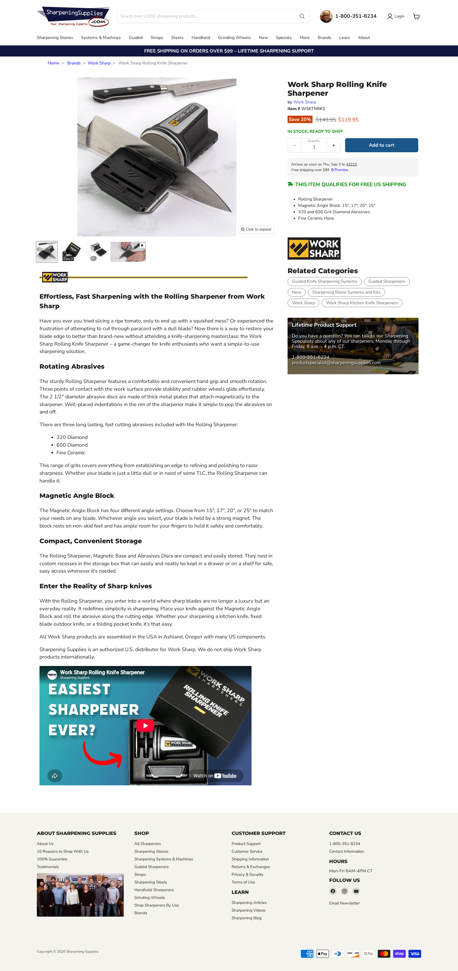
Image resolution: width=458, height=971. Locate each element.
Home (53, 63)
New (263, 38)
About (364, 38)
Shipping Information (250, 859)
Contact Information (346, 851)
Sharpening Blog (247, 918)
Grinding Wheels (234, 38)
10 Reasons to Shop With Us (63, 851)
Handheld (201, 38)
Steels (177, 38)
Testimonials (48, 866)
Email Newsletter (344, 903)
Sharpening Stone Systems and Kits (346, 292)
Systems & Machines (101, 38)
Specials (284, 38)
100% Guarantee (52, 859)
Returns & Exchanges (251, 866)
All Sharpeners (147, 843)
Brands (324, 38)
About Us (45, 843)
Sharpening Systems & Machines (163, 859)
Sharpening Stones (55, 38)
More (305, 38)
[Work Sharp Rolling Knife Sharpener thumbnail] (46, 251)
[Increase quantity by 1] (334, 145)
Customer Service (247, 851)
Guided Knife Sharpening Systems (324, 281)
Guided (136, 38)
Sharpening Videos (248, 910)
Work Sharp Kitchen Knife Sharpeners (362, 303)
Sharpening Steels (150, 882)
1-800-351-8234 (310, 357)
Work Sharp (99, 63)
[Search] (302, 16)
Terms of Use (243, 882)
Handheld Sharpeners (154, 889)
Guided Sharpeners (386, 281)
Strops (157, 38)
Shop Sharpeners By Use (156, 905)
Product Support (246, 843)
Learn (344, 38)
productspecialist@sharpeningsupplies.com (336, 362)
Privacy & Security (247, 874)
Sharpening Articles (249, 902)
